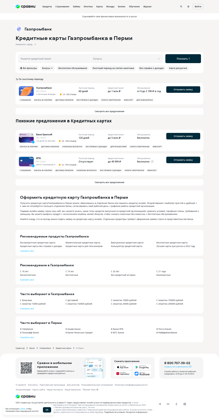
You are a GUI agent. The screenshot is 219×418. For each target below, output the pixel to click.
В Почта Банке (163, 329)
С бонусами (26, 300)
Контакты (33, 384)
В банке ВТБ (117, 329)
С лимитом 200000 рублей (169, 303)
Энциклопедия (23, 389)
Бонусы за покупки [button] (43, 100)
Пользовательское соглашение (97, 384)
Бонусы (46, 68)
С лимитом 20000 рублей (123, 303)
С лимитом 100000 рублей (169, 300)
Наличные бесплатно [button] (72, 147)
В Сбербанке (26, 329)
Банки (32, 348)
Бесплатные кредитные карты (172, 242)
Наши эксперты (55, 389)
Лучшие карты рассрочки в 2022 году (175, 246)
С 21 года (161, 271)
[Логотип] (25, 396)
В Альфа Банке (73, 329)
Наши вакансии (73, 389)
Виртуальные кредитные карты (127, 242)
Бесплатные (72, 275)
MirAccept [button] (128, 100)
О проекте (21, 384)
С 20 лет (115, 271)
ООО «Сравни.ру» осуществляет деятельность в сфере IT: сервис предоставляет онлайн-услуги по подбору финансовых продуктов (73, 402)
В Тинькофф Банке (29, 332)
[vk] (168, 404)
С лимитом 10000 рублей (123, 300)
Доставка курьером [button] (64, 100)
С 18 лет (24, 271)
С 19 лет (70, 271)
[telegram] (159, 404)
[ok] (176, 404)
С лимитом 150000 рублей (79, 303)
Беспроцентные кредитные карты (37, 242)
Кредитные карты (63, 348)
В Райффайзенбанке (166, 332)
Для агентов (73, 384)
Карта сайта (38, 389)
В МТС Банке (117, 332)
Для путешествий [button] (119, 147)
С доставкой (72, 300)
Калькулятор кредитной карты (126, 246)
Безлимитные (163, 275)
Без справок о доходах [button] (87, 100)
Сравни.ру (20, 348)
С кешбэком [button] (25, 100)
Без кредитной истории (123, 275)
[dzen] (184, 404)
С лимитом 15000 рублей (33, 303)
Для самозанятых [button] (145, 100)
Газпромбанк (45, 348)
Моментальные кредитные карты (83, 242)
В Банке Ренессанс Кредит (79, 332)
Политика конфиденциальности (131, 384)
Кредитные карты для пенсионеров (84, 246)
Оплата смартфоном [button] (111, 100)
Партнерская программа (52, 384)
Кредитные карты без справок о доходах (41, 246)
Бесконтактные (28, 275)
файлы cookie (48, 409)
